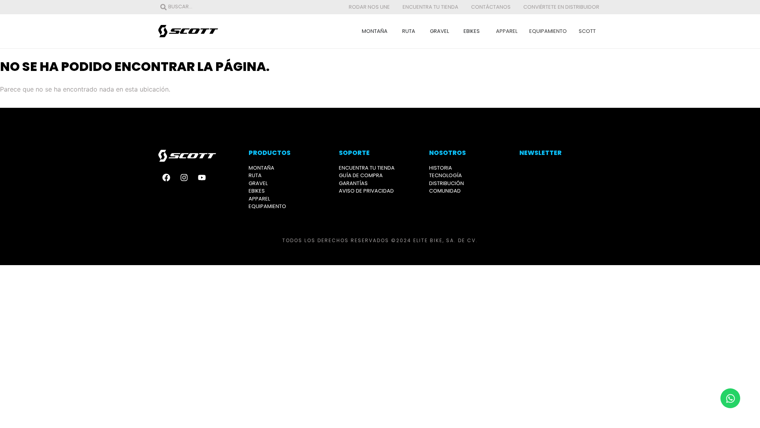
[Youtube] (202, 177)
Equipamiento (548, 31)
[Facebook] (166, 177)
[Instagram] (184, 177)
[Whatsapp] (730, 398)
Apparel (506, 31)
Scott (587, 31)
